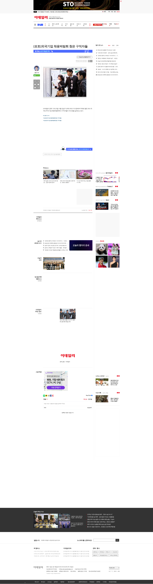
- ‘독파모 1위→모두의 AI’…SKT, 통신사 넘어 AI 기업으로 (46, 556)
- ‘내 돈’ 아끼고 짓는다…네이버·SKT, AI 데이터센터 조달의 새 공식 (47, 551)
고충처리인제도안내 (82, 581)
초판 (115, 11)
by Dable (40, 280)
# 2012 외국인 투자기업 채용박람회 (52, 154)
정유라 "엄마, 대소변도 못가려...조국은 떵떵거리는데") (56, 245)
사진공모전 (114, 552)
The (116, 24)
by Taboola (39, 220)
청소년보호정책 (71, 581)
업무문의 (56, 581)
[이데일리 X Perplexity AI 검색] (62, 51)
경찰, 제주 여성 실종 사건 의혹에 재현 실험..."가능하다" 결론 (102, 519)
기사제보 (104, 581)
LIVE (35, 11)
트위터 (38, 81)
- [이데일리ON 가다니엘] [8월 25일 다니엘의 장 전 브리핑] (76, 551)
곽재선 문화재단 (114, 555)
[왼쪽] (62, 258)
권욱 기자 (37, 72)
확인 (117, 540)
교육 (62, 24)
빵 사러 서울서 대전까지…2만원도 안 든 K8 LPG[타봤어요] (102, 526)
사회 (49, 24)
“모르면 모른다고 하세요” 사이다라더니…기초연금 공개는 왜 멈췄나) (59, 241)
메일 (35, 84)
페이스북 (35, 81)
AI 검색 (40, 25)
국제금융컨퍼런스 (104, 555)
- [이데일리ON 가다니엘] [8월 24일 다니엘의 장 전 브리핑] (76, 553)
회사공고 (43, 581)
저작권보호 (91, 581)
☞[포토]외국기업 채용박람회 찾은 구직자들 (52, 118)
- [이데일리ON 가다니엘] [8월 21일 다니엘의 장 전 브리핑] (76, 556)
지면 (112, 11)
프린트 (38, 84)
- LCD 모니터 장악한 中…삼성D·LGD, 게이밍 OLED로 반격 (46, 553)
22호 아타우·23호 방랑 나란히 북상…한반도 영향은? (100, 522)
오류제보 (98, 581)
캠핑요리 (95, 555)
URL (38, 87)
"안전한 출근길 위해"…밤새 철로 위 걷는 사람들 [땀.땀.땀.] (101, 517)
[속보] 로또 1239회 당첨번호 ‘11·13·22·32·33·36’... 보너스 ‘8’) (57, 243)
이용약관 (62, 581)
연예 (117, 45)
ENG (105, 11)
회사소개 (37, 581)
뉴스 (109, 45)
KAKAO (35, 87)
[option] (63, 12)
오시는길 (49, 581)
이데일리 (48, 17)
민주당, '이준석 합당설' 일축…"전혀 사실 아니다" (99, 514)
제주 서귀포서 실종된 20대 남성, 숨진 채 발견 (98, 524)
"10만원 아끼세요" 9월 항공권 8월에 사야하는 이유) (55, 250)
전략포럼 (102, 552)
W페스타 (108, 552)
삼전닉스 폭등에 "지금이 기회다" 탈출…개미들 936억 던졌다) (57, 247)
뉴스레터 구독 (84, 210)
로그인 (118, 11)
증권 (113, 45)
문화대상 (95, 552)
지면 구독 (90, 210)
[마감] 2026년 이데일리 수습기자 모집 (49, 540)
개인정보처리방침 (112, 581)
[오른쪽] (64, 258)
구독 (109, 11)
